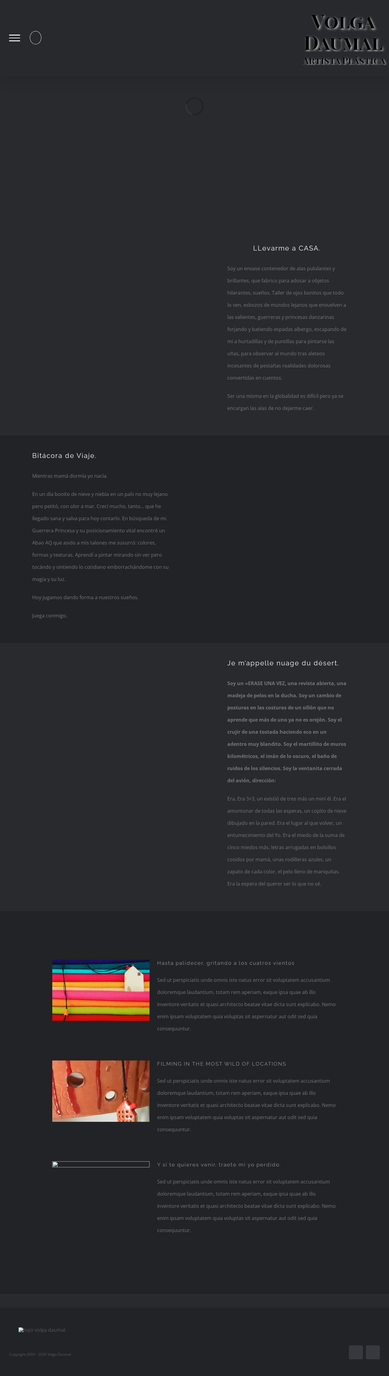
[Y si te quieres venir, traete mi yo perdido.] (101, 1192)
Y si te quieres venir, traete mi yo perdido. (219, 1165)
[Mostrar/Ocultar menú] (14, 38)
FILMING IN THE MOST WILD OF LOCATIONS (221, 1064)
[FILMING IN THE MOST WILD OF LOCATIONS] (101, 1091)
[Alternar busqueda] (35, 37)
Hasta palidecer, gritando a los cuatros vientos (226, 963)
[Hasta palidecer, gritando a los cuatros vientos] (101, 990)
